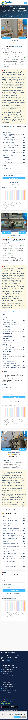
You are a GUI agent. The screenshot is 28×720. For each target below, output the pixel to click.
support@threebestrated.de (11, 710)
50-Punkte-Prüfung (12, 12)
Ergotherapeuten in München (9, 680)
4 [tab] (15, 446)
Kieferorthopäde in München (9, 684)
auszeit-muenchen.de (9, 175)
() (17, 42)
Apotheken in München (8, 686)
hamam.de (7, 587)
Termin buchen (7, 168)
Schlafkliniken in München (8, 695)
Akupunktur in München (8, 663)
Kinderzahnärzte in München (9, 665)
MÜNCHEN (13, 6)
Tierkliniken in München (8, 697)
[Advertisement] (14, 637)
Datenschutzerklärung (19, 714)
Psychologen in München (8, 692)
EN (20, 6)
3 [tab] (14, 446)
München (7, 660)
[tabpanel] (14, 28)
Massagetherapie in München (9, 675)
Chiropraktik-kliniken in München (10, 667)
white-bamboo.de (8, 394)
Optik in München (6, 682)
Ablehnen (23, 716)
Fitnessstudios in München (8, 673)
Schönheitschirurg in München (9, 690)
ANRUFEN (7, 38)
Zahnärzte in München (7, 671)
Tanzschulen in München (8, 669)
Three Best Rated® (11, 718)
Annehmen (17, 716)
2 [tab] (13, 446)
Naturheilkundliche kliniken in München (11, 678)
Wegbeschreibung (18, 46)
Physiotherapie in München (8, 688)
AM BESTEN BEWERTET (5, 6)
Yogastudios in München (8, 699)
